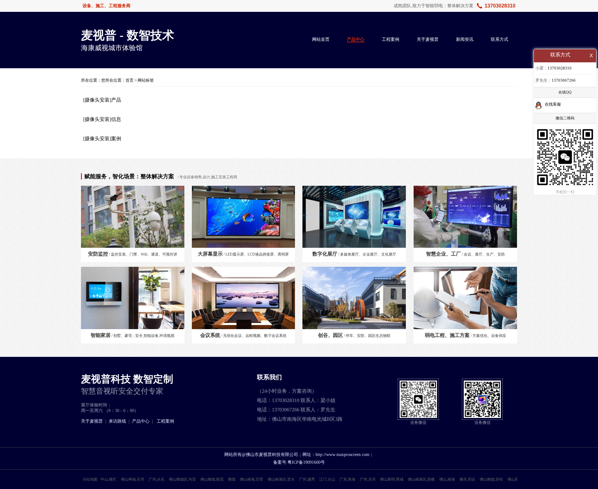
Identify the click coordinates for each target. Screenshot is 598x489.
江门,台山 (327, 479)
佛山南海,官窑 (251, 479)
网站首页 (321, 39)
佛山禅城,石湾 (132, 479)
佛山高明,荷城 (391, 479)
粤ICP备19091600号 (306, 462)
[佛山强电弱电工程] (354, 218)
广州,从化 (156, 479)
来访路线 (117, 421)
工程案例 (390, 39)
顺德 (231, 479)
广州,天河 (368, 479)
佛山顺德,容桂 (491, 479)
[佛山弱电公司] (243, 218)
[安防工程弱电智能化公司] (354, 299)
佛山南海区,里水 (281, 479)
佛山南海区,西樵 (421, 479)
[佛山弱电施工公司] (465, 299)
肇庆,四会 (467, 479)
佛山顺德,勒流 (212, 479)
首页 (130, 80)
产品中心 (355, 39)
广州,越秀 (307, 479)
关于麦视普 (428, 39)
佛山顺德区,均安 (182, 479)
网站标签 (146, 80)
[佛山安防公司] (132, 218)
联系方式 (499, 39)
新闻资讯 (464, 39)
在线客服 (553, 104)
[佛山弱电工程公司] (243, 299)
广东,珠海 (347, 479)
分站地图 (90, 479)
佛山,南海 (447, 479)
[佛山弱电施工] (132, 299)
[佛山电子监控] (465, 218)
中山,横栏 (108, 479)
